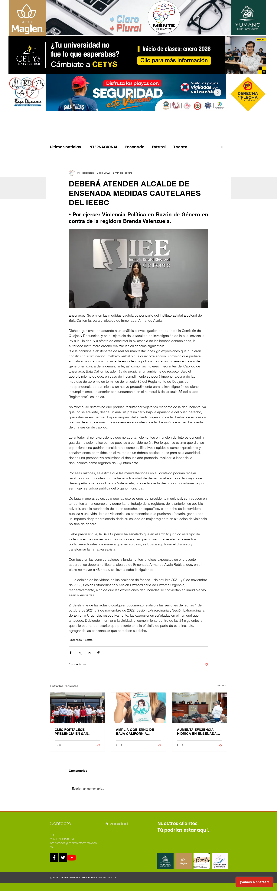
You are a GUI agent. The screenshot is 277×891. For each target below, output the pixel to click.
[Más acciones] (206, 172)
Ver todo (222, 685)
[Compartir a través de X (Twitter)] (80, 652)
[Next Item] (217, 92)
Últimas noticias (65, 147)
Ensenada (135, 147)
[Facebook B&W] (54, 857)
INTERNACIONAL (103, 147)
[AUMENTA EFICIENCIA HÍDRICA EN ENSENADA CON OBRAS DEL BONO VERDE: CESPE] (199, 707)
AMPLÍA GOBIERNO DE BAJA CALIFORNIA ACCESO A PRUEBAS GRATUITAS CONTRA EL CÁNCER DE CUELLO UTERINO (136, 732)
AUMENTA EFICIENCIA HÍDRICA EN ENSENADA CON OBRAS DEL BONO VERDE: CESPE (197, 732)
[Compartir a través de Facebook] (70, 652)
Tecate (180, 147)
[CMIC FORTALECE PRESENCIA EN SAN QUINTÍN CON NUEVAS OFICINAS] (77, 707)
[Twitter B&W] (63, 857)
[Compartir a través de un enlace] (98, 652)
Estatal (159, 147)
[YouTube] (71, 857)
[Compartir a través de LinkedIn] (89, 652)
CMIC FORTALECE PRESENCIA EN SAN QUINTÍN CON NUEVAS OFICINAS (73, 732)
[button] (222, 146)
